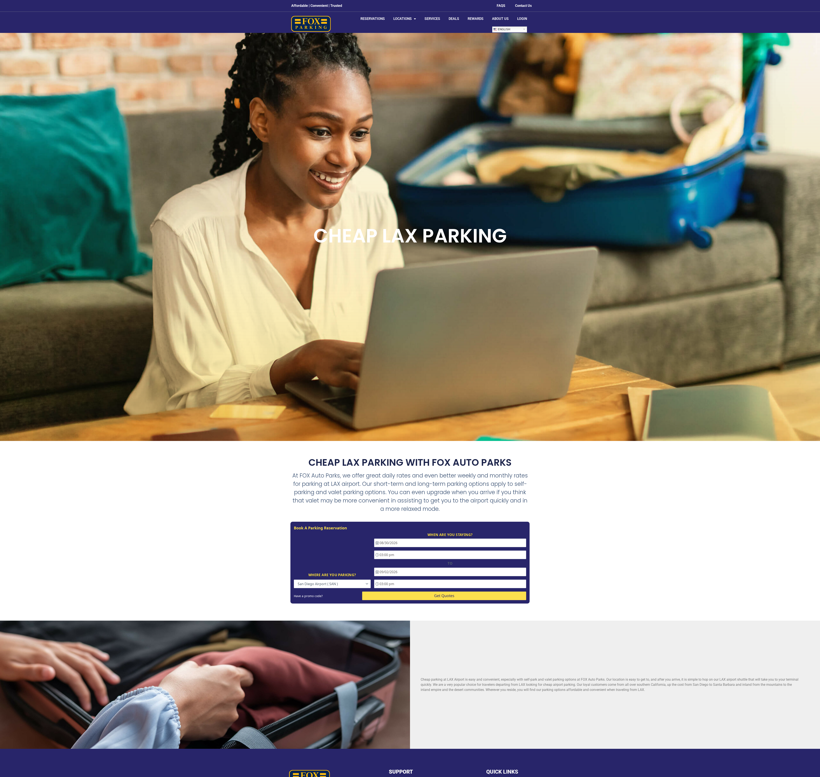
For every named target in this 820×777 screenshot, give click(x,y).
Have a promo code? (308, 596)
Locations (402, 19)
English (503, 29)
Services (432, 19)
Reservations (372, 19)
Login (522, 19)
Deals (454, 19)
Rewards (475, 19)
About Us (500, 19)
